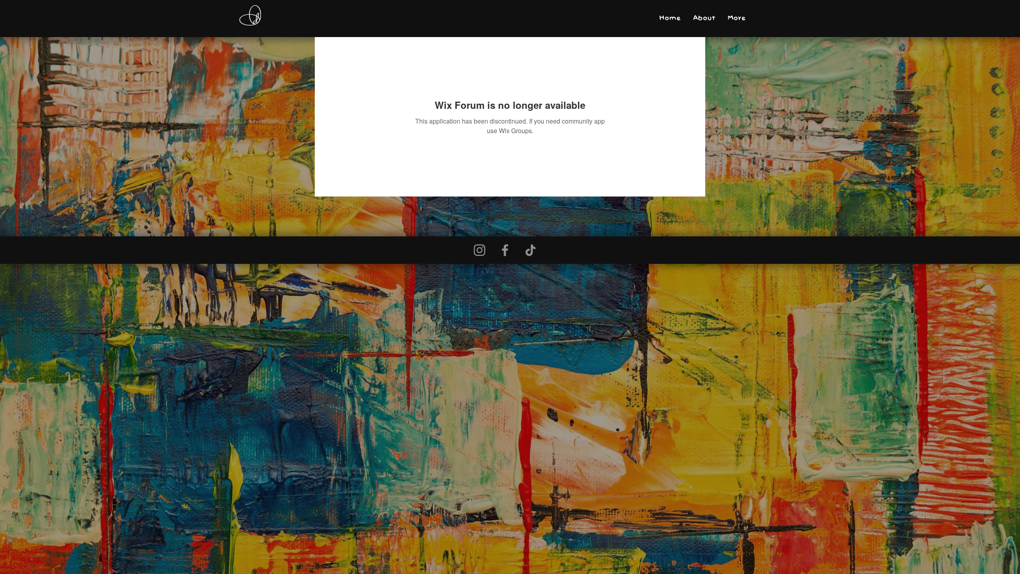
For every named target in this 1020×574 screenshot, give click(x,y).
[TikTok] (530, 250)
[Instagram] (479, 250)
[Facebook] (505, 250)
